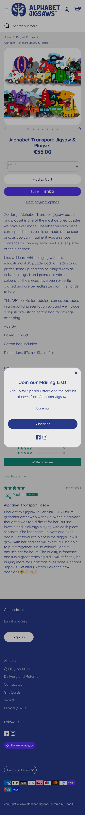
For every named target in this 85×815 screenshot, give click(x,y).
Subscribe (43, 424)
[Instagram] (44, 437)
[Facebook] (38, 437)
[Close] (76, 372)
